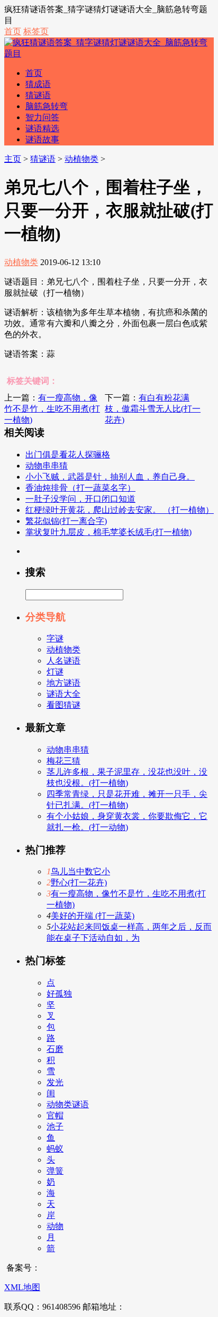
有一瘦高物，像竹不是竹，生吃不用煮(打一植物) (52, 408)
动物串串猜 (46, 465)
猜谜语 (38, 95)
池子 (55, 1126)
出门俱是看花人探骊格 (67, 454)
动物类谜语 (68, 1104)
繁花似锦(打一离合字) (66, 520)
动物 (55, 1226)
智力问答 (42, 117)
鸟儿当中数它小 (80, 871)
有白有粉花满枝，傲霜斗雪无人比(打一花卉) (153, 408)
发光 (55, 1082)
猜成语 (38, 84)
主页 (12, 158)
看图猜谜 (63, 704)
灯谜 (55, 671)
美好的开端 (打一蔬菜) (92, 915)
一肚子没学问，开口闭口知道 (80, 498)
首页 (12, 31)
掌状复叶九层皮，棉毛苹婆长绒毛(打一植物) (108, 532)
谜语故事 (42, 139)
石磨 (55, 1049)
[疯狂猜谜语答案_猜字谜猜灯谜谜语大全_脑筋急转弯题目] (109, 53)
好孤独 (59, 993)
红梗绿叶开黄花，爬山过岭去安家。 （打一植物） (119, 509)
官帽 (55, 1115)
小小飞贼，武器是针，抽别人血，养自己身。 (110, 476)
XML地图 (22, 1287)
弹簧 (55, 1170)
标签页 (36, 31)
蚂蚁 (55, 1148)
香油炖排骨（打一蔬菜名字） (80, 487)
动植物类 (81, 158)
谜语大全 (63, 693)
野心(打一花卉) (79, 882)
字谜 (55, 638)
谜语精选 (42, 128)
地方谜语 (63, 682)
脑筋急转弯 (46, 106)
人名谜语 (63, 660)
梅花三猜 (63, 760)
